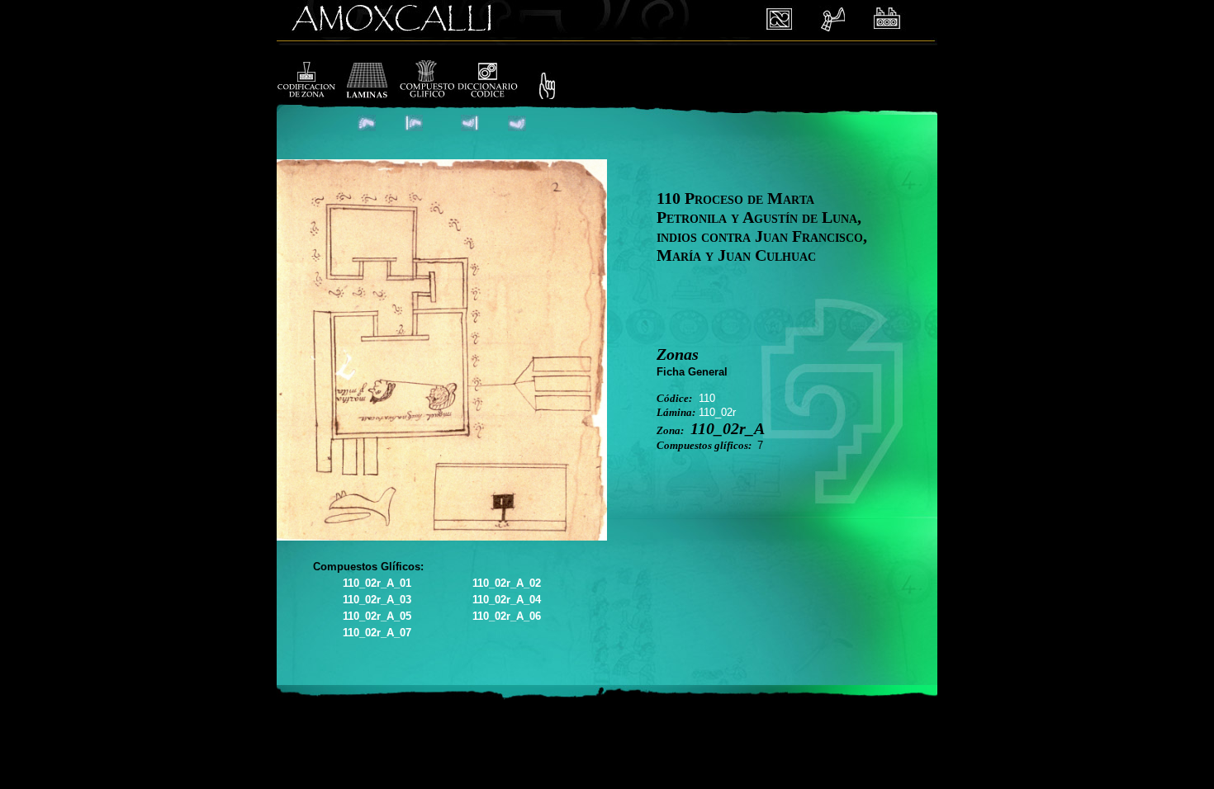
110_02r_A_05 (377, 616)
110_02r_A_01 (377, 583)
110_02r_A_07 (377, 632)
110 (707, 398)
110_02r (717, 412)
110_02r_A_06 (506, 616)
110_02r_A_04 (506, 599)
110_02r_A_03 (377, 599)
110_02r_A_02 (506, 583)
